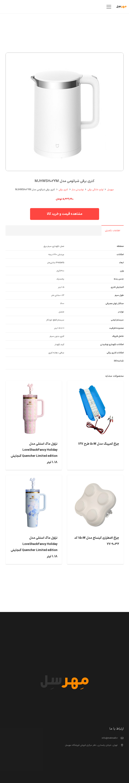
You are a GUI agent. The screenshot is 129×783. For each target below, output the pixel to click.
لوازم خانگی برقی (95, 189)
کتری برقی (63, 189)
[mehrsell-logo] (121, 7)
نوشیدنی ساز (78, 189)
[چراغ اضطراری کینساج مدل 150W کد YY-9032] (95, 478)
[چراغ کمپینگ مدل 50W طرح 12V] (95, 383)
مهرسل (110, 189)
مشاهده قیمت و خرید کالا (64, 214)
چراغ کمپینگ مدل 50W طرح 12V (98, 444)
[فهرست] (109, 7)
